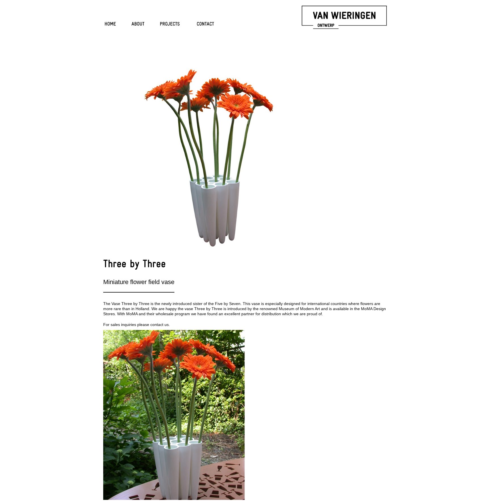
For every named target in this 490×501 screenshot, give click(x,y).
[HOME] (110, 24)
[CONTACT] (205, 24)
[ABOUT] (138, 24)
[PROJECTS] (170, 24)
